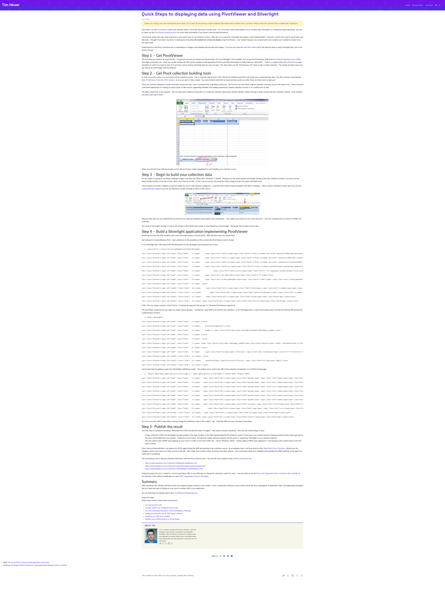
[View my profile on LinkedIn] (293, 575)
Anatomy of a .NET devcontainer (157, 516)
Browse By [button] (417, 5)
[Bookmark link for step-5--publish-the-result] (184, 427)
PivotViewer (162, 30)
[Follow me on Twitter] (436, 5)
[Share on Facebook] (224, 558)
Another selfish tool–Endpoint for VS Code (161, 508)
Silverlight (225, 30)
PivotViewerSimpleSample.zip (186, 493)
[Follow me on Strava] (297, 575)
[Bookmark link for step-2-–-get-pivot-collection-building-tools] (213, 73)
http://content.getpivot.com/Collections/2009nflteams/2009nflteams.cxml (174, 469)
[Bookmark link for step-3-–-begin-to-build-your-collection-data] (213, 175)
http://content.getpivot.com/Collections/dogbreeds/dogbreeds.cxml (171, 463)
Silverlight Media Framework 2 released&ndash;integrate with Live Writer (39, 565)
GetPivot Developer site (242, 459)
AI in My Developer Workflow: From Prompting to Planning (168, 511)
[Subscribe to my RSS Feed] (174, 543)
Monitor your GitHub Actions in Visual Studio (162, 519)
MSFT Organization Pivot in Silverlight (193, 476)
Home (407, 5)
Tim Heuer (10, 4)
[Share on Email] (232, 558)
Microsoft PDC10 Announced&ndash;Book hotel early (28, 562)
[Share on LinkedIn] (228, 558)
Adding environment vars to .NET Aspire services (164, 513)
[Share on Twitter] (220, 558)
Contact (429, 5)
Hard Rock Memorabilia (252, 47)
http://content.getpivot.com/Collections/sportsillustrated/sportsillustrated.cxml (175, 466)
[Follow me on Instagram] (439, 5)
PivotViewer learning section (166, 32)
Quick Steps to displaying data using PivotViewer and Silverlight (210, 14)
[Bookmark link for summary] (158, 482)
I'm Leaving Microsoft (153, 505)
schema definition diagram (152, 189)
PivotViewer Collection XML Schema (160, 80)
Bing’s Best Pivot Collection (274, 448)
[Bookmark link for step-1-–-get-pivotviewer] (184, 56)
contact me (284, 23)
